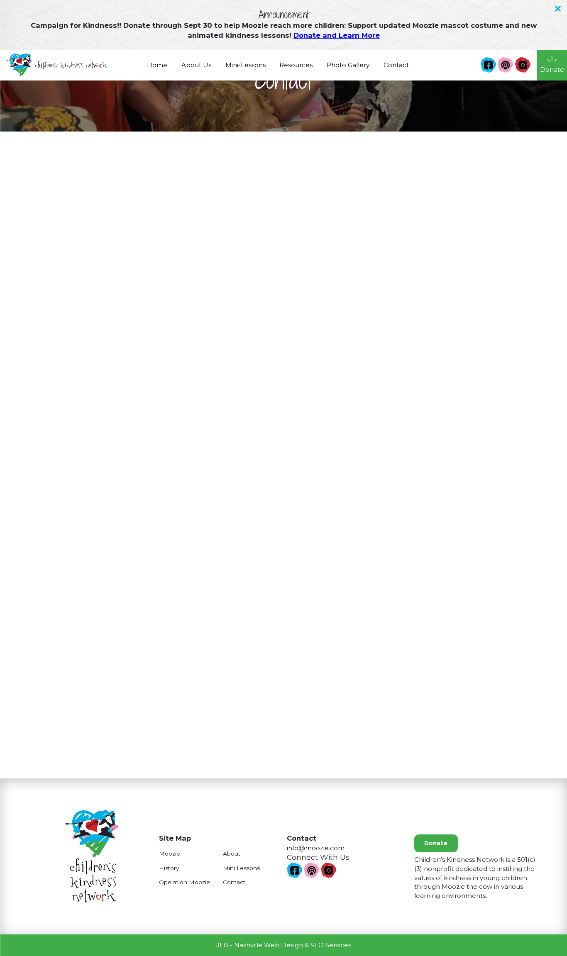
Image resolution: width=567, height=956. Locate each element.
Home (157, 65)
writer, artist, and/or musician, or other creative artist (352, 549)
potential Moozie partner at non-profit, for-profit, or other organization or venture (361, 519)
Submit (378, 732)
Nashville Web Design (268, 945)
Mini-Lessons (245, 65)
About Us (196, 65)
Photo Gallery (348, 65)
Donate (435, 843)
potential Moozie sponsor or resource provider (344, 561)
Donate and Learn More (336, 35)
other (279, 574)
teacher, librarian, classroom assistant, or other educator (359, 489)
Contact (396, 65)
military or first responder (310, 502)
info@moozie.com (104, 305)
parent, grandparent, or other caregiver (333, 477)
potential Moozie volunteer (314, 536)
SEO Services (330, 945)
